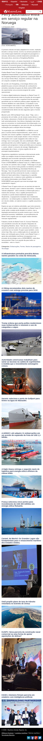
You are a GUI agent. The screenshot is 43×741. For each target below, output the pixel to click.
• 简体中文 (4, 1)
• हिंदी (16, 4)
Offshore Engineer (8, 733)
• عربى (32, 1)
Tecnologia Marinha (8, 735)
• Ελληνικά (24, 4)
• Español (13, 1)
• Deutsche (23, 1)
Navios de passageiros (33, 246)
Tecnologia (5, 248)
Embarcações (14, 246)
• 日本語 (39, 1)
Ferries (22, 246)
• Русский (34, 4)
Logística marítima (21, 733)
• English (21, 8)
